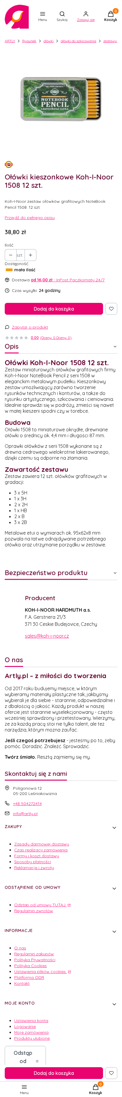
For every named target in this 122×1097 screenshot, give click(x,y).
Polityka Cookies (30, 965)
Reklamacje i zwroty (34, 867)
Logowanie (25, 1026)
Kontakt (22, 983)
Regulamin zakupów (34, 953)
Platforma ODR (29, 977)
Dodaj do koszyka (54, 309)
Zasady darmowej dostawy (41, 844)
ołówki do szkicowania (78, 41)
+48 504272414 (27, 803)
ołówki (49, 41)
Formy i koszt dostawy (36, 855)
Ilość (9, 245)
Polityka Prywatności (34, 959)
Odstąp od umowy (23, 1061)
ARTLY (10, 41)
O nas (20, 948)
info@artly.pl (25, 813)
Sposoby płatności (32, 861)
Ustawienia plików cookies (40, 971)
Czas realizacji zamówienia (41, 850)
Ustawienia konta (31, 1020)
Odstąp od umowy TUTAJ (40, 904)
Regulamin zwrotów (33, 910)
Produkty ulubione (32, 1038)
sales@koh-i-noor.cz (47, 636)
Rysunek (29, 41)
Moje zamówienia (31, 1032)
